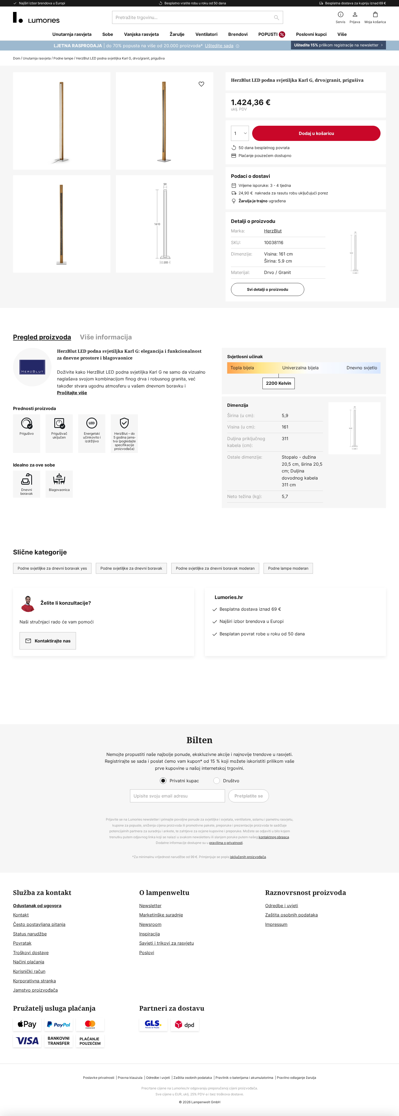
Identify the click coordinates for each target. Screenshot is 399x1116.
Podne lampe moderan (288, 568)
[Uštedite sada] (199, 46)
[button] (61, 224)
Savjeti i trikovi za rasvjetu (166, 943)
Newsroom (150, 924)
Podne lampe (63, 58)
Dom (16, 58)
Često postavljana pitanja (39, 924)
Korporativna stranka (34, 981)
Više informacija (106, 337)
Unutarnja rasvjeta (37, 58)
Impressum (276, 924)
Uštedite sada (219, 46)
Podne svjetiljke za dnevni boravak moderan (215, 568)
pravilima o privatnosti (226, 842)
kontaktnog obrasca (274, 837)
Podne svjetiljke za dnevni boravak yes (52, 568)
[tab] (42, 337)
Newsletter (150, 906)
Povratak (22, 943)
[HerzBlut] (32, 367)
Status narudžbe (30, 934)
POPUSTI (267, 34)
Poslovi (146, 953)
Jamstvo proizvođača (35, 990)
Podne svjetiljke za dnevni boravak (131, 568)
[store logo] (36, 17)
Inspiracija (149, 934)
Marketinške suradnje (161, 915)
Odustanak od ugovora (37, 905)
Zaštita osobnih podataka (291, 915)
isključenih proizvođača (248, 857)
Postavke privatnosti (98, 1077)
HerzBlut (273, 231)
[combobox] (197, 17)
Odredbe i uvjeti (281, 906)
